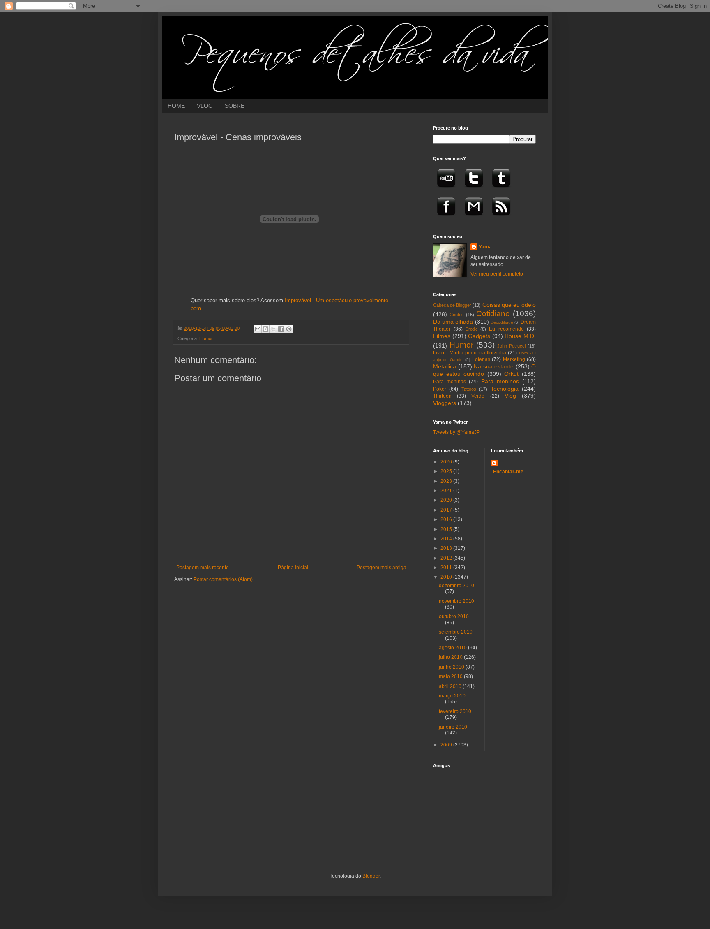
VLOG (205, 105)
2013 (446, 548)
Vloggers (444, 403)
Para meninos (500, 381)
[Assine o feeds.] (501, 218)
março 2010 (452, 696)
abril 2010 (451, 686)
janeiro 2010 (453, 727)
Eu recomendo (506, 329)
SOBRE (234, 105)
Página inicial (293, 567)
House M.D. (520, 336)
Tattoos (468, 389)
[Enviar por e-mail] (258, 329)
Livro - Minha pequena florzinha (469, 353)
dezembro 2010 (456, 585)
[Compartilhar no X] (273, 329)
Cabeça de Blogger (452, 305)
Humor (206, 338)
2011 (446, 567)
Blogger (371, 876)
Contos (457, 314)
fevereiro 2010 (455, 711)
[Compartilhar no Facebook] (281, 329)
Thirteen (442, 396)
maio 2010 (451, 676)
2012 (446, 558)
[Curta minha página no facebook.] (446, 218)
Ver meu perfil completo (496, 274)
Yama (485, 247)
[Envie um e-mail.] (474, 218)
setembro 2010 (456, 632)
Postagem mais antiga (381, 567)
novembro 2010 (456, 601)
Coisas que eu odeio (509, 304)
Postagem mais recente (202, 567)
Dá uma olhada (453, 321)
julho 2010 (451, 657)
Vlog (510, 395)
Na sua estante (494, 366)
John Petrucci (511, 345)
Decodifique (502, 322)
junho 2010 (452, 667)
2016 (446, 519)
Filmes (441, 336)
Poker (439, 389)
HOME (176, 105)
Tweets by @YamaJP (456, 432)
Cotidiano (493, 313)
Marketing (514, 359)
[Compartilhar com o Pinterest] (289, 329)
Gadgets (479, 336)
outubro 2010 (454, 616)
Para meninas (449, 382)
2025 (446, 471)
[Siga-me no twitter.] (474, 190)
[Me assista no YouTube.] (446, 190)
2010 (446, 577)
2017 (446, 510)
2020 (446, 500)
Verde (477, 396)
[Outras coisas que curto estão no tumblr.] (501, 190)
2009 (446, 745)
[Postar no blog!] (265, 329)
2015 (446, 529)
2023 (446, 481)
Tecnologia (505, 388)
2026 (446, 462)
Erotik (471, 329)
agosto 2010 (453, 648)
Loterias (481, 359)
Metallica (444, 366)
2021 (446, 490)
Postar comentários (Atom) (223, 579)
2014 (446, 539)
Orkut (511, 374)
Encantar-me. (509, 472)
